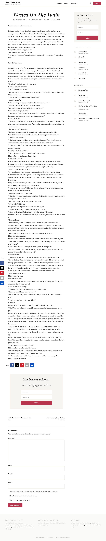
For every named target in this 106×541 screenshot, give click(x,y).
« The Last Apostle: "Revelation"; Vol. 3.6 (19, 419)
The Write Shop (19, 523)
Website (10, 483)
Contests (74, 3)
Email (10, 474)
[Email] (27, 365)
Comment (11, 438)
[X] (17, 365)
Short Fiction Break (12, 2)
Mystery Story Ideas (85, 523)
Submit (97, 3)
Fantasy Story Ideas (89, 525)
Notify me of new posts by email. (20, 500)
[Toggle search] (90, 3)
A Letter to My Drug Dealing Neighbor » (56, 419)
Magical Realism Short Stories (57, 523)
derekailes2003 (36, 19)
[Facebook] (12, 365)
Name (10, 465)
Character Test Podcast (23, 525)
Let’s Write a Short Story (11, 525)
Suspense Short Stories (43, 523)
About (66, 3)
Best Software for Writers (18, 527)
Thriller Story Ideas (79, 525)
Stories (59, 3)
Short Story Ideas (75, 523)
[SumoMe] (32, 365)
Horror (46, 19)
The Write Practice (9, 523)
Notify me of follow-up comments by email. (23, 496)
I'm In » (36, 403)
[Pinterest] (22, 365)
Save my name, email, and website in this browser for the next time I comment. (34, 492)
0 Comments (56, 19)
